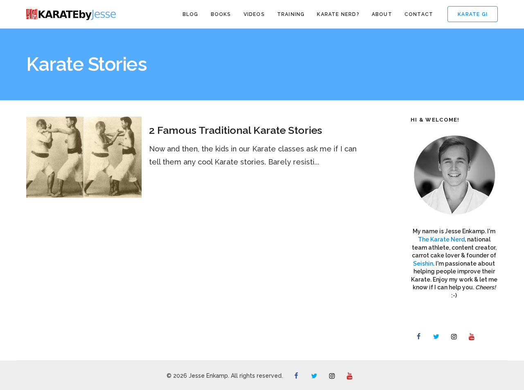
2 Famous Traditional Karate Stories (235, 130)
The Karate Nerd (441, 239)
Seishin (423, 263)
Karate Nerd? (338, 14)
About (382, 14)
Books (221, 14)
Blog (191, 14)
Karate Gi (473, 14)
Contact (418, 14)
